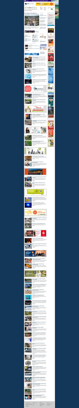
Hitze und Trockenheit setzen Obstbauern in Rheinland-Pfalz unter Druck (39, 311)
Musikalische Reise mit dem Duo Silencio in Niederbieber (33, 48)
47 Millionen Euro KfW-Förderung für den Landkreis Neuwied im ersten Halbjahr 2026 (38, 114)
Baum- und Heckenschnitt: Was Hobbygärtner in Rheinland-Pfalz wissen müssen (38, 141)
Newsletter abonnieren (42, 41)
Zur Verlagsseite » (27, 406)
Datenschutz (45, 8)
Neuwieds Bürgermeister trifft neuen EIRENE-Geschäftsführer (37, 327)
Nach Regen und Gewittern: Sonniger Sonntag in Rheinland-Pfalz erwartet (38, 306)
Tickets (48, 8)
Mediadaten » (41, 405)
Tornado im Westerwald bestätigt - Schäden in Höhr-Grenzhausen (38, 63)
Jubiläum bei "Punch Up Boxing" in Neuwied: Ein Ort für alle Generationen (39, 322)
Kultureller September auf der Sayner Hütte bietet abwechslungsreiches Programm (38, 94)
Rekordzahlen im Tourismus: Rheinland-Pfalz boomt (38, 223)
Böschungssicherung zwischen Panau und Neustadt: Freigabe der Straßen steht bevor (38, 259)
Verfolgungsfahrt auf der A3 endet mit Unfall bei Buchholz (39, 79)
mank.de (49, 25)
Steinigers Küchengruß (42, 53)
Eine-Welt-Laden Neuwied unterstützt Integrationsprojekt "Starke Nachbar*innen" (39, 317)
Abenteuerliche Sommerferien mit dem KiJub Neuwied (39, 332)
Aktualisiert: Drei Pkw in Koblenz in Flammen (37, 238)
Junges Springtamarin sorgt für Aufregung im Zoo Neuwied (38, 343)
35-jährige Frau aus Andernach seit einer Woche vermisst (39, 74)
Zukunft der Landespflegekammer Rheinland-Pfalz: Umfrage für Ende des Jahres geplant (38, 395)
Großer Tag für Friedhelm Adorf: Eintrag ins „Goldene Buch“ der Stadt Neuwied (39, 57)
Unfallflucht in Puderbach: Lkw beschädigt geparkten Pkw (43, 28)
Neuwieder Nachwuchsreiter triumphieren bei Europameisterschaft (37, 162)
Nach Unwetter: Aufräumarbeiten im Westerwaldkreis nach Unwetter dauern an (32, 14)
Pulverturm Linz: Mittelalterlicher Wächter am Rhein (28, 36)
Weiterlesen (30, 28)
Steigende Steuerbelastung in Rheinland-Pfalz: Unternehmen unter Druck (38, 290)
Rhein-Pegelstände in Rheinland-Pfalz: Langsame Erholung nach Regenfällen (39, 218)
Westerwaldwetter (50, 23)
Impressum (45, 9)
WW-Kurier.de (41, 8)
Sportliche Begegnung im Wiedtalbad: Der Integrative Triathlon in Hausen (38, 279)
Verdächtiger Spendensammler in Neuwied (37, 366)
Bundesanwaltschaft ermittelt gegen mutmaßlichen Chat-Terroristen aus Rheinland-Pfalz (39, 384)
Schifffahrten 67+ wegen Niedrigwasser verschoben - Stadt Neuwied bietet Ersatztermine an (39, 372)
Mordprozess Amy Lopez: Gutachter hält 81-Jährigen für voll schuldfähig (39, 348)
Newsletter (41, 9)
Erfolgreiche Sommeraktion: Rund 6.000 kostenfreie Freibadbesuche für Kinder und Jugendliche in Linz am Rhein (39, 378)
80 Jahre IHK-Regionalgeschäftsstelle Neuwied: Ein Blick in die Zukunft (39, 177)
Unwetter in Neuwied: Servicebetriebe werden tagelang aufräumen (42, 21)
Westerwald (26, 10)
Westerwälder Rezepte (42, 52)
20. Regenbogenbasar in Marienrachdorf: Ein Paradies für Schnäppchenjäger (39, 120)
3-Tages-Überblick (50, 22)
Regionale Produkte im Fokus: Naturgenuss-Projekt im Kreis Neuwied (39, 100)
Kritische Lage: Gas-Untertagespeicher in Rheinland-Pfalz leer (39, 244)
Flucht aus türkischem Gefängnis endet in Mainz (38, 202)
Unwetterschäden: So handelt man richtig (37, 135)
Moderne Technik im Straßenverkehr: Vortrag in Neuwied (39, 300)
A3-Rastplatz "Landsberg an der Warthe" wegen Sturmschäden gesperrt (38, 264)
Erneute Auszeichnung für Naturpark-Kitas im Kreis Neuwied (38, 183)
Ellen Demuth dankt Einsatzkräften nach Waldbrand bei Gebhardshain (39, 361)
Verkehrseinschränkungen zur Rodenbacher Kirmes (38, 197)
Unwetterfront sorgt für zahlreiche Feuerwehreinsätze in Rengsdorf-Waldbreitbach (43, 25)
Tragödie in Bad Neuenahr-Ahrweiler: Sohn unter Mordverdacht (38, 69)
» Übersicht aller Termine (27, 50)
